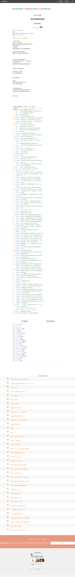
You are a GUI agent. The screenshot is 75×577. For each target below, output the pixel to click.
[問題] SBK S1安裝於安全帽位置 (16, 436)
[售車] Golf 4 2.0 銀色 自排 (15, 473)
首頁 (33, 27)
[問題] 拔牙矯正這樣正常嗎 (15, 493)
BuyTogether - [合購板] (20, 342)
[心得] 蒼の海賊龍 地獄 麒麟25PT (16, 513)
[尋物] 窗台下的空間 (14, 403)
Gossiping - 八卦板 (19, 324)
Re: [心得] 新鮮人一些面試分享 (16, 509)
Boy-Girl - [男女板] (19, 345)
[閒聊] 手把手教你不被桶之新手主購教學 (18, 465)
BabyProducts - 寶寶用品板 (21, 356)
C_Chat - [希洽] (19, 334)
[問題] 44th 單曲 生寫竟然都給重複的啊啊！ (18, 485)
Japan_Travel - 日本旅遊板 (21, 353)
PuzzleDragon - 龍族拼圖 (20, 333)
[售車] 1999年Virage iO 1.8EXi (16, 456)
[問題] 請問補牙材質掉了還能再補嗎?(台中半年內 (20, 481)
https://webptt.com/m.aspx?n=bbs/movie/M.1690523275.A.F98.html (30, 108)
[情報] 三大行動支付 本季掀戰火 (16, 501)
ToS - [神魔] (18, 330)
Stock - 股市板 (19, 343)
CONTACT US (43, 569)
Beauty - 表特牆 (19, 360)
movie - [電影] (18, 331)
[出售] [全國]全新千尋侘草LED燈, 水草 (17, 530)
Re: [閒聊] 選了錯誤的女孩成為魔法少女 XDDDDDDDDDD (21, 383)
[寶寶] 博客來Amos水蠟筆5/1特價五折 (17, 505)
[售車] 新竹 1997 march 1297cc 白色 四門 (18, 412)
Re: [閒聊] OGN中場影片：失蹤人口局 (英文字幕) (20, 522)
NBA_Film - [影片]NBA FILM (21, 348)
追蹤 (32, 19)
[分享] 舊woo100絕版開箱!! (15, 440)
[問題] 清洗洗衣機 (13, 399)
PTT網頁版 (60, 1)
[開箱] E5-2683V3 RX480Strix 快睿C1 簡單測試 (19, 448)
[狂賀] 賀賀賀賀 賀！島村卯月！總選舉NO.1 (19, 420)
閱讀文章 (12, 428)
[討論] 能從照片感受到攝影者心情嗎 (17, 416)
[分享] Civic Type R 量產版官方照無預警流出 (19, 469)
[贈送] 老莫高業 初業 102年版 (16, 497)
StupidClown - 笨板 (19, 351)
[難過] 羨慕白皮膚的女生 (15, 424)
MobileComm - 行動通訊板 (21, 340)
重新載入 (42, 19)
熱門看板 (38, 19)
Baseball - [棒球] (19, 337)
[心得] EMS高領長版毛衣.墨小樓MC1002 (18, 391)
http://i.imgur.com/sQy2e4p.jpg (26, 209)
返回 (37, 28)
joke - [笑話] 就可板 (19, 336)
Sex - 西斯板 (18, 359)
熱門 (72, 1)
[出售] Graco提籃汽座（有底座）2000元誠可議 (19, 477)
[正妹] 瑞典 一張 (13, 387)
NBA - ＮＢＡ (18, 327)
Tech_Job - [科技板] (20, 339)
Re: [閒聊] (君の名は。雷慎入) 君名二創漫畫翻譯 (19, 517)
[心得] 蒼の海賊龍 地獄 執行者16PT (17, 452)
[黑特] (11, 432)
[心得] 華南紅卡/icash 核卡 (15, 489)
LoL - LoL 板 (18, 325)
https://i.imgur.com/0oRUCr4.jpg (27, 170)
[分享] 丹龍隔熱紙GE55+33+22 (16, 395)
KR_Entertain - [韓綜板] (20, 350)
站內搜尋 (66, 1)
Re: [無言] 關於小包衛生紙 (15, 444)
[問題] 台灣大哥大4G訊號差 (15, 526)
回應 (34, 19)
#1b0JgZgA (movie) (26, 309)
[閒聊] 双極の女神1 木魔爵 (15, 407)
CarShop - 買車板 (19, 357)
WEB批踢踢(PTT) (4, 1)
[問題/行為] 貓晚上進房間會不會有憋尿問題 (18, 379)
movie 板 (37, 15)
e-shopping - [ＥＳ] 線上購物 (21, 346)
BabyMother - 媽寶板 (20, 354)
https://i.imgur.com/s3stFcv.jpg (26, 282)
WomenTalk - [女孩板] (20, 328)
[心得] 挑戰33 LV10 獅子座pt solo (16, 460)
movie (37, 27)
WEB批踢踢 (38, 569)
